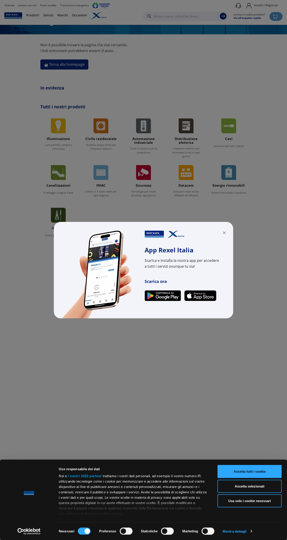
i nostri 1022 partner (85, 476)
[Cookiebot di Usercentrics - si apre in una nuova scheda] (29, 531)
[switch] (126, 531)
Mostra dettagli (235, 531)
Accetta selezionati (249, 486)
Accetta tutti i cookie (250, 471)
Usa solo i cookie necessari (249, 501)
